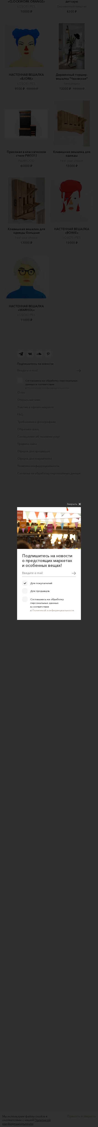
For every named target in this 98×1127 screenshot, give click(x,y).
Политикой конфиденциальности (53, 610)
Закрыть (72, 504)
